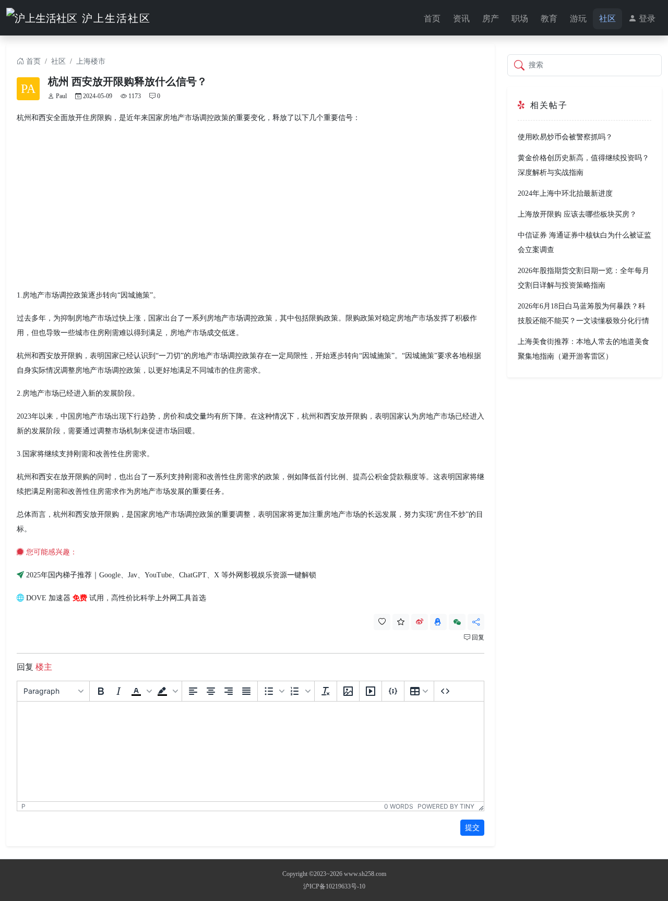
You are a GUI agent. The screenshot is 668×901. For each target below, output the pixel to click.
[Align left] (193, 691)
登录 (646, 18)
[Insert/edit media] (370, 691)
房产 (490, 18)
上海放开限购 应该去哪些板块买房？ (577, 214)
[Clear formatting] (326, 691)
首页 (432, 18)
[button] (140, 691)
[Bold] (101, 691)
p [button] (23, 806)
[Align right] (228, 691)
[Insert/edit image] (348, 691)
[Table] (419, 691)
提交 (472, 828)
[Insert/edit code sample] (393, 691)
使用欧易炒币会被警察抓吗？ (565, 137)
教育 (549, 18)
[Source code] (445, 691)
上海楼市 (90, 61)
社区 (607, 18)
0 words (398, 806)
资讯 (461, 18)
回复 (477, 637)
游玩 (578, 18)
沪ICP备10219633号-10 (334, 886)
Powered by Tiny (446, 806)
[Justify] (246, 691)
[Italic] (118, 691)
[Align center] (211, 691)
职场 (519, 18)
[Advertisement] (250, 207)
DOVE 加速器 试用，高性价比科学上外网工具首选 (116, 598)
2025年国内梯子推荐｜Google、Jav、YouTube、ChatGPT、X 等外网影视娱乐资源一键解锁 (171, 575)
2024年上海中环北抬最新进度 (565, 193)
